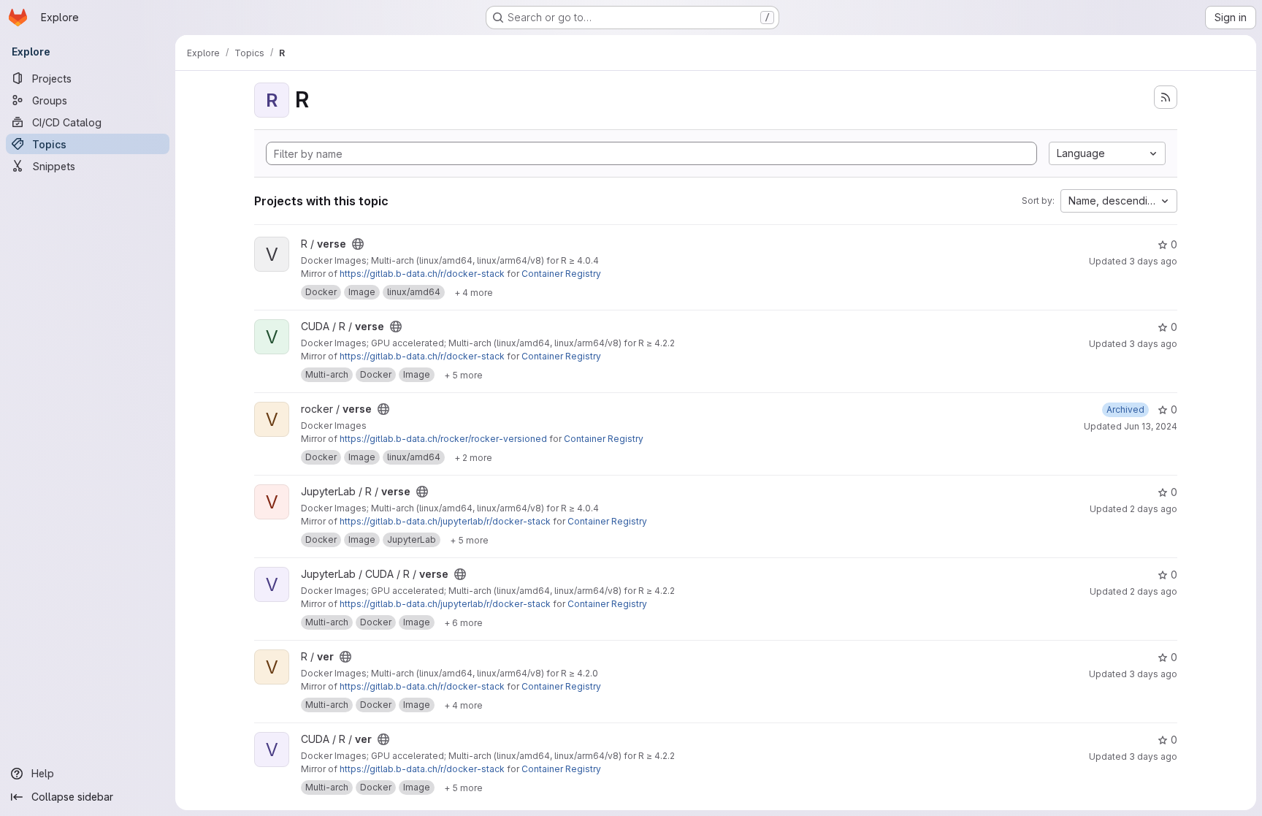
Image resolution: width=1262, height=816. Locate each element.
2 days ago (1153, 508)
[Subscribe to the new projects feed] (1165, 97)
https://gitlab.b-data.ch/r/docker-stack (422, 273)
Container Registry (561, 273)
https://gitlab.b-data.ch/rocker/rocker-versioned (443, 438)
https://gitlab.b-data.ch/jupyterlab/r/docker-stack (445, 521)
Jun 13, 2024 (1150, 426)
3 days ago (1153, 261)
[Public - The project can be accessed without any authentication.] (358, 244)
